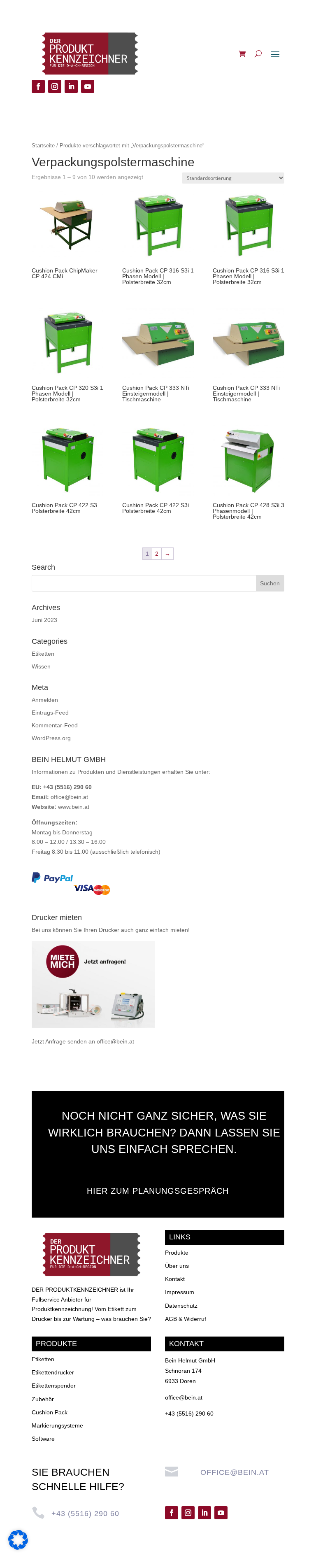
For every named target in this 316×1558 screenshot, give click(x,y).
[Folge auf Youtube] (87, 86)
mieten (179, 930)
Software (43, 1438)
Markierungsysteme (57, 1425)
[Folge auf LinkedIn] (71, 86)
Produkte (176, 1252)
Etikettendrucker (53, 1372)
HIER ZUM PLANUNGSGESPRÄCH (158, 1190)
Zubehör (43, 1399)
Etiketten (43, 653)
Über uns (177, 1265)
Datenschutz (181, 1305)
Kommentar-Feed (55, 725)
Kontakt (175, 1279)
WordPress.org (51, 738)
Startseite (43, 145)
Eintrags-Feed (50, 712)
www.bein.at (73, 806)
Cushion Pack (49, 1412)
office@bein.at (69, 797)
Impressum (179, 1292)
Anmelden (45, 699)
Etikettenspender (54, 1385)
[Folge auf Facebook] (38, 86)
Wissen (41, 666)
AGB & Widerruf (185, 1319)
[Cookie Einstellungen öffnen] (18, 1547)
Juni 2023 (44, 620)
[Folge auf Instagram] (54, 86)
